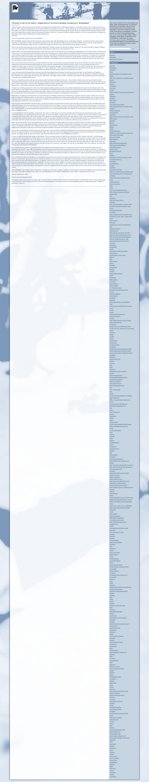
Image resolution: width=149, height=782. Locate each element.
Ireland (112, 393)
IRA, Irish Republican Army (117, 385)
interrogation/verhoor (115, 383)
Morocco (112, 489)
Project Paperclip (114, 571)
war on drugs (113, 756)
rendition (112, 595)
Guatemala (113, 347)
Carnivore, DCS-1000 (116, 169)
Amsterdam (113, 86)
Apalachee (113, 96)
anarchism (113, 88)
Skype (111, 634)
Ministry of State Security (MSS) (118, 485)
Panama (112, 538)
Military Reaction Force (116, 479)
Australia (112, 108)
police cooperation (115, 552)
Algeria (112, 80)
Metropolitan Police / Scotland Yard (119, 461)
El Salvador (113, 277)
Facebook (112, 298)
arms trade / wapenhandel (117, 104)
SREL (111, 656)
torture (111, 715)
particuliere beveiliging (116, 542)
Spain (111, 648)
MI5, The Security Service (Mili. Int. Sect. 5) (121, 465)
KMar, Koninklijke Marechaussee (119, 426)
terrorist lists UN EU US (116, 701)
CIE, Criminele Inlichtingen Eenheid (119, 192)
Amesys (112, 84)
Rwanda (112, 603)
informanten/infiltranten (116, 375)
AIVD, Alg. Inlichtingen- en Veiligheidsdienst (121, 78)
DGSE (111, 249)
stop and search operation (117, 668)
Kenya (111, 420)
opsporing (112, 530)
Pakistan (112, 534)
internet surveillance (115, 381)
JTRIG (111, 418)
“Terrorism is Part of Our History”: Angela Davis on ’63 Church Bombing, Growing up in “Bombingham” (51, 23)
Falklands (112, 300)
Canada (112, 165)
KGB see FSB (113, 422)
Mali (111, 452)
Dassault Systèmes (115, 228)
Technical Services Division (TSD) (119, 691)
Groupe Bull (113, 342)
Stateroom (113, 664)
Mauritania (113, 457)
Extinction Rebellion (115, 294)
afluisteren (113, 70)
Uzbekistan (113, 744)
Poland (112, 550)
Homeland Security (115, 359)
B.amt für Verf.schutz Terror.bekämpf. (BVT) (122, 116)
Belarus (112, 127)
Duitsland (112, 265)
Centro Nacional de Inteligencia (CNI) (120, 178)
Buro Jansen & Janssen (116, 34)
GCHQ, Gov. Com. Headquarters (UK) (120, 326)
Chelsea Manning (114, 182)
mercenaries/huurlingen (116, 459)
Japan (111, 410)
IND (111, 365)
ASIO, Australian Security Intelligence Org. (121, 106)
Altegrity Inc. (113, 82)
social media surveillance (116, 636)
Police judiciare (114, 554)
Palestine (112, 536)
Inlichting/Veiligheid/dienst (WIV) (118, 377)
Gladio (111, 334)
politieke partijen (114, 558)
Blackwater (113, 141)
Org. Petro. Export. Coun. (117, 532)
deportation (113, 245)
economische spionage (116, 273)
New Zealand (113, 514)
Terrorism (112, 699)
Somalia (112, 640)
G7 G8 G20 (113, 324)
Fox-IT (111, 308)
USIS (111, 742)
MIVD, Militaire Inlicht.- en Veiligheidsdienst (121, 487)
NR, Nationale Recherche (117, 520)
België (111, 129)
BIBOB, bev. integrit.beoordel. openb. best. (121, 133)
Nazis (111, 503)
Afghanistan (113, 68)
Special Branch (114, 650)
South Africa (113, 644)
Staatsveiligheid (114, 660)
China (111, 188)
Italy (111, 408)
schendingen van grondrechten (118, 617)
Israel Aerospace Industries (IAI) (118, 404)
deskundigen (113, 247)
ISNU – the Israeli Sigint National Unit (120, 400)
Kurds (111, 428)
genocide (112, 332)
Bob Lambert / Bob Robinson (118, 145)
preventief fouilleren (115, 560)
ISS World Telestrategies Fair (118, 406)
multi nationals (114, 493)
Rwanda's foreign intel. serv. (117, 605)
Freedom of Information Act (117, 314)
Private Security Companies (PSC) (119, 566)
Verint (111, 750)
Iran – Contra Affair (115, 389)
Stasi (111, 662)
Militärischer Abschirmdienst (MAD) (119, 473)
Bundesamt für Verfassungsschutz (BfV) (121, 157)
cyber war (112, 222)
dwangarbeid (113, 267)
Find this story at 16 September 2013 (22, 177)
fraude (111, 312)
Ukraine (112, 727)
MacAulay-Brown (114, 448)
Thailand (112, 703)
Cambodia (112, 161)
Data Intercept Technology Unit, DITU (120, 233)
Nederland (113, 510)
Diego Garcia (113, 253)
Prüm (111, 581)
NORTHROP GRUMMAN (116, 518)
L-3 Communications (115, 430)
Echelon (112, 271)
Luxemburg (113, 446)
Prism (111, 562)
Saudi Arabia (113, 615)
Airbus (111, 76)
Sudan (111, 674)
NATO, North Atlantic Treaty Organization (121, 501)
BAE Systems (113, 118)
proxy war (112, 579)
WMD (111, 766)
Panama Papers (114, 540)
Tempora (112, 697)
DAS (111, 226)
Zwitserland (113, 776)
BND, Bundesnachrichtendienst (118, 143)
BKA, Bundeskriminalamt (116, 135)
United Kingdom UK (115, 731)
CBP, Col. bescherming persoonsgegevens (121, 171)
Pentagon (112, 544)
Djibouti (112, 257)
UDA (111, 725)
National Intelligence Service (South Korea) (121, 497)
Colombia (112, 202)
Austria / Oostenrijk (115, 110)
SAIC (111, 607)
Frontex (112, 318)
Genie (111, 330)
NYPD (111, 526)
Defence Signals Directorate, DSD (119, 239)
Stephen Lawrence (115, 666)
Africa (111, 72)
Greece (112, 338)
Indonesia (112, 369)
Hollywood (112, 357)
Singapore (112, 632)
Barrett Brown (113, 125)
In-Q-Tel (112, 363)
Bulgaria (112, 155)
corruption (112, 212)
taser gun (112, 689)
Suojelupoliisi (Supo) (115, 676)
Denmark (112, 243)
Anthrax (112, 94)
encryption (113, 281)
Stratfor (112, 670)
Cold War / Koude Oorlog (116, 200)
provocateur (113, 577)
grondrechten (113, 340)
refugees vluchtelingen (116, 589)
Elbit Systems (113, 279)
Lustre (111, 444)
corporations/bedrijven (116, 210)
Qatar (111, 583)
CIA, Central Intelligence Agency (118, 190)
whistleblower (113, 762)
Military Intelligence (115, 477)
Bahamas (112, 120)
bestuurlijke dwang (115, 131)
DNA (111, 259)
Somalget (112, 638)
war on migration (114, 758)
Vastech (112, 746)
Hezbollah (112, 355)
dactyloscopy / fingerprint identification (120, 224)
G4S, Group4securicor (116, 322)
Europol (112, 292)
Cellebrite (112, 175)
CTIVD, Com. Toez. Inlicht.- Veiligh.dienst (121, 216)
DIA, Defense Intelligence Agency (119, 251)
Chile (111, 186)
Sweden (112, 681)
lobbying (112, 440)
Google (112, 336)
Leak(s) (112, 434)
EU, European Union (115, 287)
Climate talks (113, 194)
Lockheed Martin (114, 442)
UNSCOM (112, 740)
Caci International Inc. (116, 159)
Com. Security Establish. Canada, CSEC (121, 204)
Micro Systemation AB (116, 469)
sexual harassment (115, 628)
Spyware (112, 654)
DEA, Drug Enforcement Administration (120, 237)
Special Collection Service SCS (118, 652)
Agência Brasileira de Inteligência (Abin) (121, 74)
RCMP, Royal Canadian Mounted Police (120, 587)
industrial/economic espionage (118, 371)
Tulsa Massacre (114, 719)
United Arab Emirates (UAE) (117, 729)
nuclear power (114, 524)
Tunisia (112, 721)
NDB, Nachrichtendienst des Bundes (120, 507)
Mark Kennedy (114, 455)
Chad (111, 180)
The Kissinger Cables (115, 709)
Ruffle (111, 599)
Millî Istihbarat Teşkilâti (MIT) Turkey (120, 481)
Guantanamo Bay (114, 345)
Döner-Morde (113, 261)
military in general (115, 475)
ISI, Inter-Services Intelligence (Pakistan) (121, 395)
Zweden (112, 774)
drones (112, 263)
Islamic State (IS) (114, 397)
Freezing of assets (115, 316)
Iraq (111, 391)
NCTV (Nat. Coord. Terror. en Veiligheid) (121, 505)
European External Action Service (119, 290)
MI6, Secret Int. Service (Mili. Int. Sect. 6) (121, 467)
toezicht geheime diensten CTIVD (119, 713)
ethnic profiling (114, 285)
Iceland (112, 361)
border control (114, 149)
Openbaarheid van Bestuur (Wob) (119, 528)
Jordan (112, 414)
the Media (112, 711)
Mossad (112, 491)
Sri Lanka (112, 658)
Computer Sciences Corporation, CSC (120, 206)
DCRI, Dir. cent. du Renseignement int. (120, 235)
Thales (112, 705)
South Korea (113, 646)
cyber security (113, 220)
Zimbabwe (113, 772)
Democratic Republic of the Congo (119, 241)
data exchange (114, 230)
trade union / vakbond (116, 717)
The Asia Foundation (115, 707)
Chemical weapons (115, 184)
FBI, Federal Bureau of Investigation (120, 302)
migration (112, 471)
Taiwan (112, 687)
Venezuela (113, 748)
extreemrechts (114, 296)
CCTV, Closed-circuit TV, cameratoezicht (121, 173)
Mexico (112, 463)
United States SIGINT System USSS (120, 738)
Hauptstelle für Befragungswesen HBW (120, 349)
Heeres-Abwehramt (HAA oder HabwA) (120, 351)
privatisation (113, 569)
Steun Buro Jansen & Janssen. (118, 39)
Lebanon (112, 436)
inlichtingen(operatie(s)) (116, 379)
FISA (111, 304)
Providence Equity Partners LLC (118, 575)
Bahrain (112, 123)
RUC (111, 597)
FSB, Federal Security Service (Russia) (120, 320)
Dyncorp (112, 269)
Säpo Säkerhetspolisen (116, 611)
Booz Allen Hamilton (115, 147)
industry (112, 373)
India (111, 367)
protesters (112, 573)
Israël (111, 402)
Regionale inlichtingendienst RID (119, 591)
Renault (112, 593)
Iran (111, 387)
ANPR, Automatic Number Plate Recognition (122, 92)
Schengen (112, 619)
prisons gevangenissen (116, 565)
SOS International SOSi (116, 642)
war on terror (113, 760)
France (112, 310)
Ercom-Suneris (114, 283)
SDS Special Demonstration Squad (119, 624)
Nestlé (111, 511)
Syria (111, 685)
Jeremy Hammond (115, 412)
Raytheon (112, 585)
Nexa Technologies (115, 516)
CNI (111, 196)
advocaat (112, 65)
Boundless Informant (115, 151)
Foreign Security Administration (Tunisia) (121, 306)
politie (111, 556)
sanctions (112, 609)
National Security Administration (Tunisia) (121, 499)
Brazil (111, 153)
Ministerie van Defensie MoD (118, 483)
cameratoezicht (114, 163)
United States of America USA (118, 736)
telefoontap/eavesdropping (117, 695)
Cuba (111, 218)
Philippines (113, 548)
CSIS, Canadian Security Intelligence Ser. (121, 214)
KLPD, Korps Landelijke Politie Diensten (120, 424)
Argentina (112, 102)
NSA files (112, 55)
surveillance (113, 679)
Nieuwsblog (113, 57)
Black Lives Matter (115, 137)
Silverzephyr (113, 630)
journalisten (113, 416)
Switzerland (113, 683)
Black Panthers (114, 139)
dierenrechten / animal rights (117, 255)
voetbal (112, 754)
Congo (111, 208)
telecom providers (115, 693)
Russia (112, 601)
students (112, 672)
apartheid (112, 98)
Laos (111, 432)
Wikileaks (112, 764)
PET (111, 546)
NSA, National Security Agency (118, 522)
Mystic (111, 495)
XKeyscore (113, 768)
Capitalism (113, 167)
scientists (112, 621)
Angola (112, 90)
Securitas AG (113, 626)
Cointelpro (112, 198)
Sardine (112, 613)
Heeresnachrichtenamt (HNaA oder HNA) (121, 353)
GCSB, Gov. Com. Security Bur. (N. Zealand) (122, 328)
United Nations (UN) (115, 734)
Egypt (111, 275)
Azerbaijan (113, 114)
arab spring (113, 100)
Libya (111, 438)
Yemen (112, 770)
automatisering (114, 112)
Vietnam (112, 752)
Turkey (112, 723)
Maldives (112, 450)
